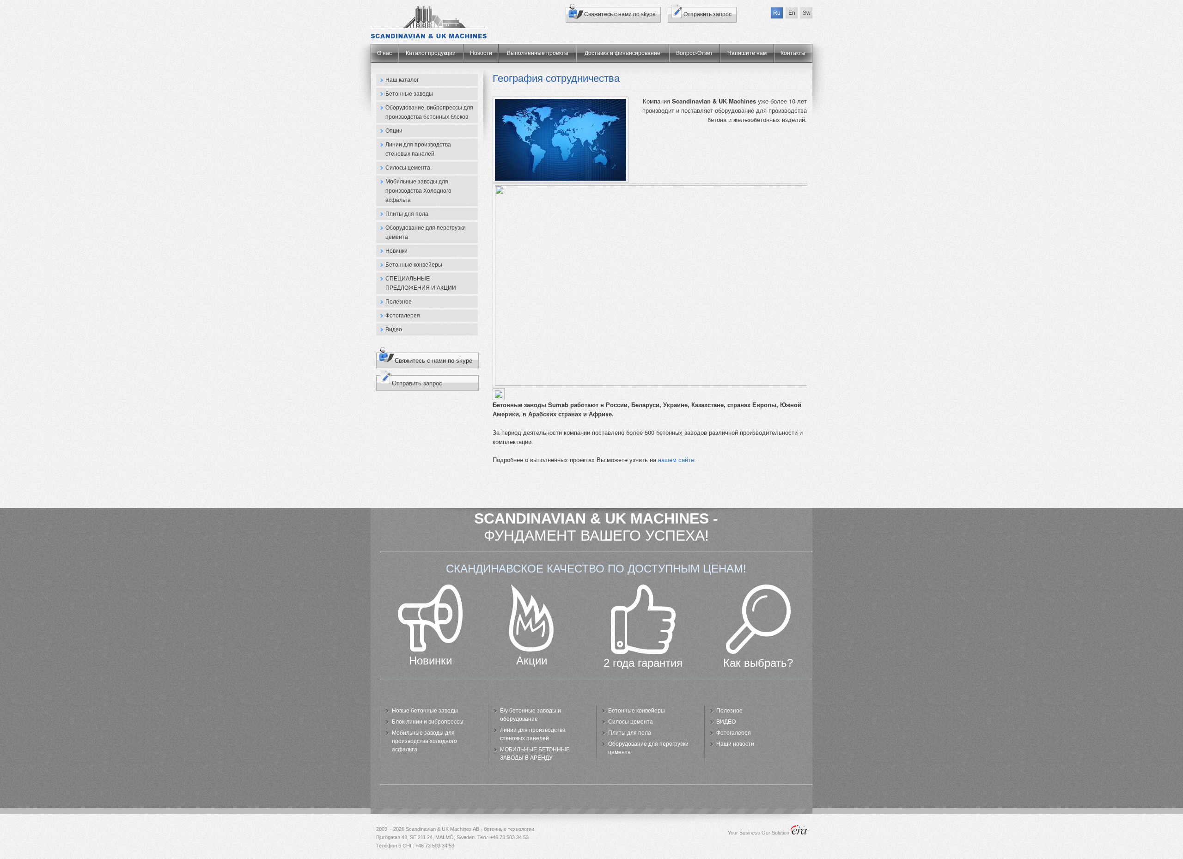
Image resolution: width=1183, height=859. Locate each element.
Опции (393, 131)
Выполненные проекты (537, 53)
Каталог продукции (431, 53)
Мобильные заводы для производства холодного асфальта (424, 741)
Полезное (398, 302)
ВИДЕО (726, 722)
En (791, 13)
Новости (481, 53)
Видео (393, 329)
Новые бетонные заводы (425, 710)
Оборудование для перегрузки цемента (425, 232)
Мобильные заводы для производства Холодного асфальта (418, 190)
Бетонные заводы (409, 94)
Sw (807, 13)
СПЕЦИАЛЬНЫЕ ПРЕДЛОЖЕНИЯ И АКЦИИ (420, 283)
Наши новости (735, 744)
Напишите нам (747, 53)
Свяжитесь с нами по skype (620, 14)
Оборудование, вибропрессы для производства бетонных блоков (429, 112)
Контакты (793, 53)
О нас (384, 53)
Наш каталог (402, 80)
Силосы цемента (407, 167)
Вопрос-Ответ (694, 53)
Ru (777, 13)
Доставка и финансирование (622, 53)
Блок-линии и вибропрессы (427, 722)
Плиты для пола (406, 214)
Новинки (396, 251)
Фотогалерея (402, 315)
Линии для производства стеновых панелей (418, 149)
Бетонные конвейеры (413, 265)
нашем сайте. (677, 459)
